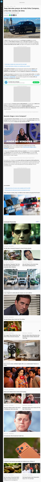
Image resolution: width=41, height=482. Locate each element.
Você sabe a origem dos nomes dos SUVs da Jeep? (16, 64)
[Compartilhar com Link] (16, 15)
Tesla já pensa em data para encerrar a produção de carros (17, 190)
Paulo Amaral (7, 12)
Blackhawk (34, 70)
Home (5, 6)
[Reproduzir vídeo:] (22, 205)
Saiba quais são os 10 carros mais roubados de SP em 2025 (17, 188)
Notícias (8, 6)
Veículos (11, 6)
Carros (14, 6)
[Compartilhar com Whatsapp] (10, 15)
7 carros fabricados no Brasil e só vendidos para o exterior (17, 66)
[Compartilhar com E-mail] (14, 15)
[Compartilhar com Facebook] (12, 15)
